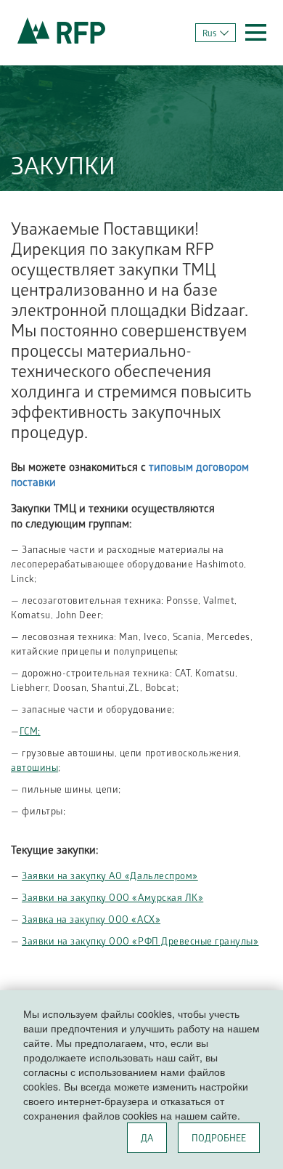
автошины (34, 769)
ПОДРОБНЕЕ (219, 1139)
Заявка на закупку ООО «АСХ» (91, 920)
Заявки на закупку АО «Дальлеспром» (110, 877)
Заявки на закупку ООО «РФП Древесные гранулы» (140, 942)
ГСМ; (30, 732)
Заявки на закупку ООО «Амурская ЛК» (112, 899)
